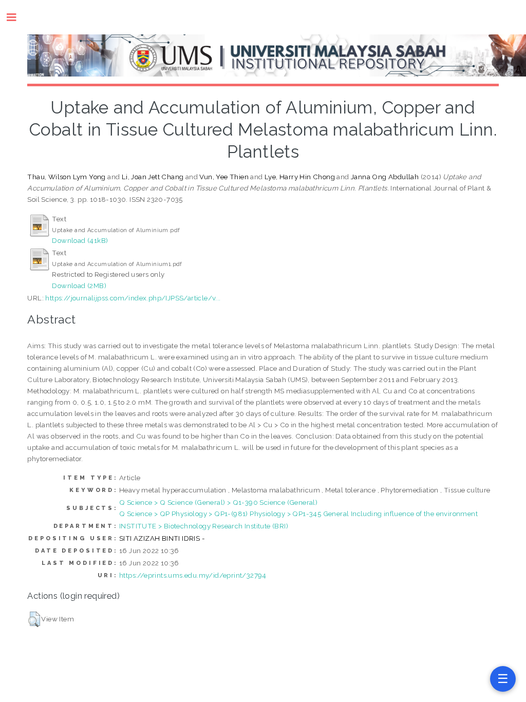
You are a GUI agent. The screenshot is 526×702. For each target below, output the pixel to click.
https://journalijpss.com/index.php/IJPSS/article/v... (132, 298)
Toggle (16, 17)
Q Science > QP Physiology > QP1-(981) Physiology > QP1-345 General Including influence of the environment (298, 513)
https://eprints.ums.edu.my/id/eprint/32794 (193, 575)
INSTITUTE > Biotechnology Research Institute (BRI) (203, 526)
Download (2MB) (79, 285)
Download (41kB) (80, 240)
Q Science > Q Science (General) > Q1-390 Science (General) (218, 502)
